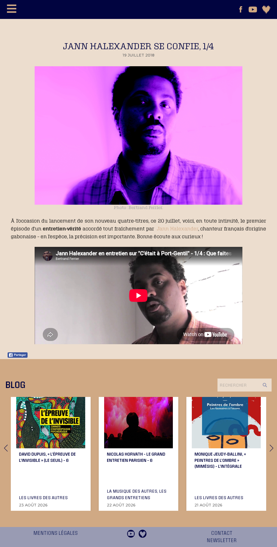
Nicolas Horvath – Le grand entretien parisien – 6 (136, 457)
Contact (221, 533)
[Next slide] (271, 448)
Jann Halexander (177, 228)
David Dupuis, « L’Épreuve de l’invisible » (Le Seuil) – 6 (47, 457)
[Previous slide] (5, 448)
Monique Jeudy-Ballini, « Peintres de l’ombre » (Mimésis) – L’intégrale (220, 460)
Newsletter (222, 540)
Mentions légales (55, 533)
